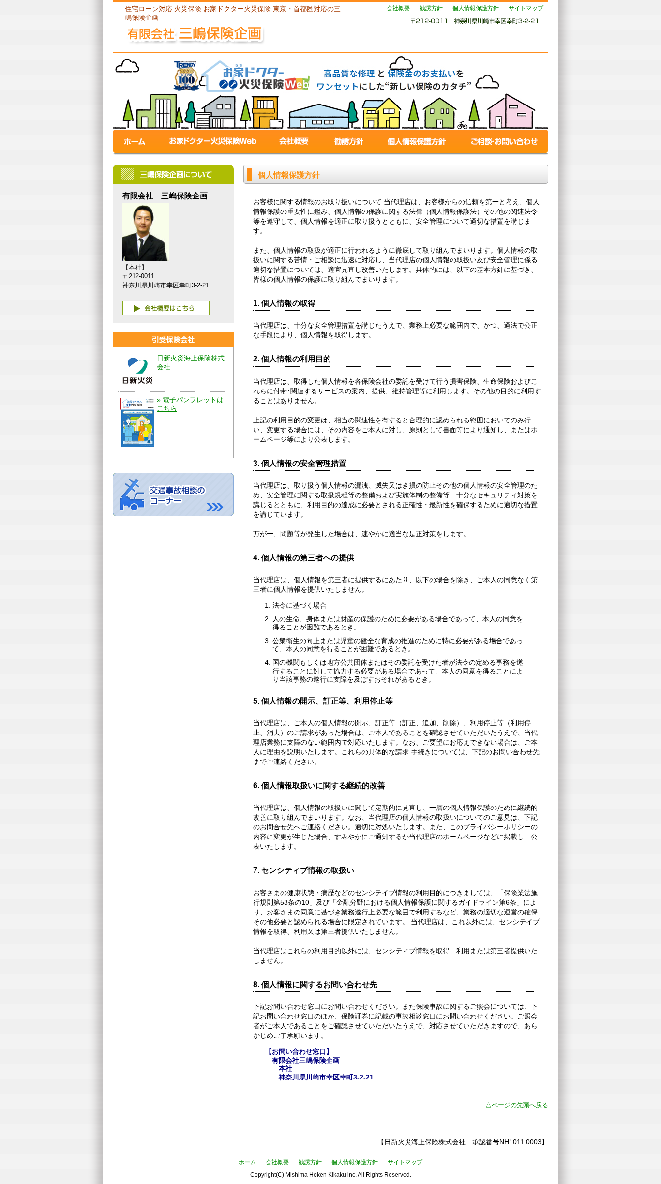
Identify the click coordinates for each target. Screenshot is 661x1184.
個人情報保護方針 (475, 8)
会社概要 (398, 8)
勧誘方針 (431, 8)
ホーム (247, 1162)
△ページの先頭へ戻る (516, 1105)
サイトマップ (526, 8)
